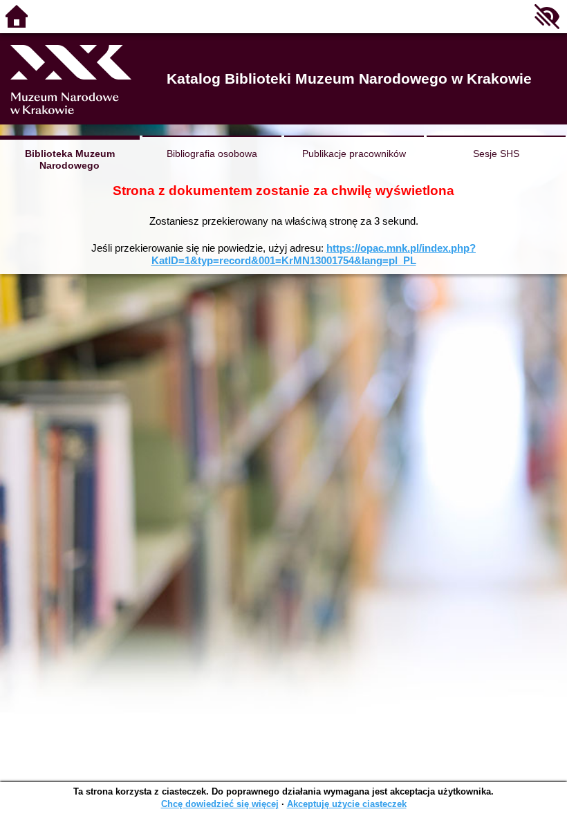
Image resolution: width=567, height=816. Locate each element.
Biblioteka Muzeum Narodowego (70, 159)
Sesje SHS (496, 153)
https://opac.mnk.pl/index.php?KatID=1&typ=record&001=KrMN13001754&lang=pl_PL (313, 254)
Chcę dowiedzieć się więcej (220, 804)
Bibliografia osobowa (212, 153)
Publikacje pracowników (354, 153)
